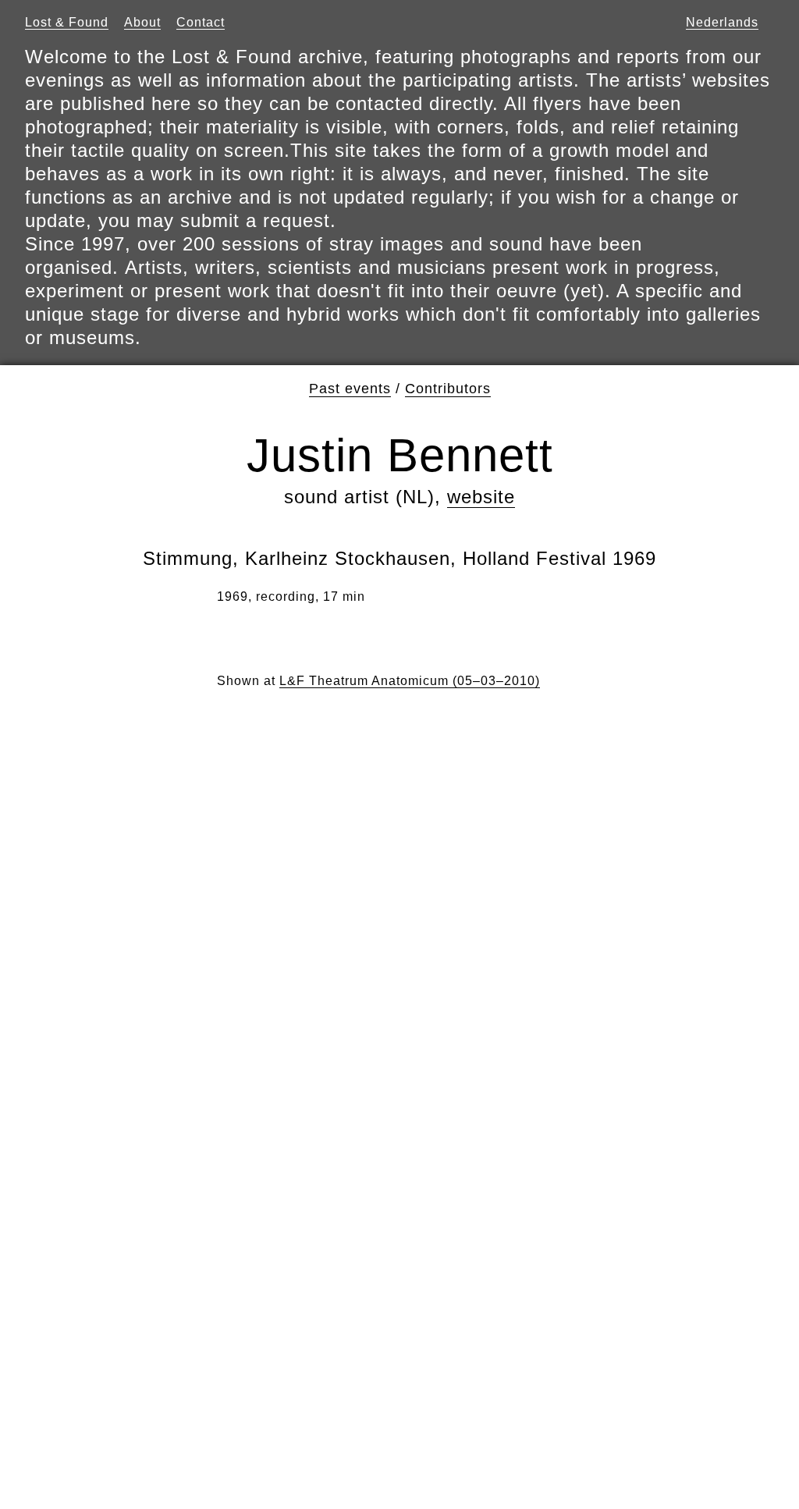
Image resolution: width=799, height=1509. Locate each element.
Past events (350, 388)
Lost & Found (66, 22)
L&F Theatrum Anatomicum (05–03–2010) (409, 680)
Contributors (448, 388)
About (142, 22)
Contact (200, 22)
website (481, 496)
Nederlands (722, 22)
